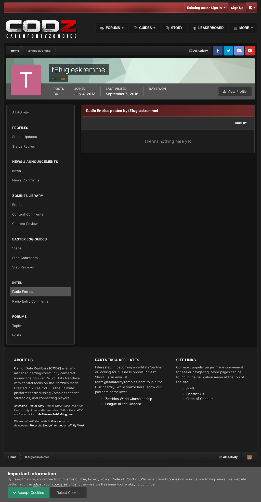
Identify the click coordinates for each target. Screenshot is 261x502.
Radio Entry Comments (30, 301)
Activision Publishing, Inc (55, 414)
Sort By (241, 122)
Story (176, 28)
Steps (16, 248)
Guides (145, 28)
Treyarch (35, 425)
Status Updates (24, 137)
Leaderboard (210, 28)
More (244, 28)
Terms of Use (75, 479)
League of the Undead (123, 404)
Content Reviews (26, 224)
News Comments (26, 180)
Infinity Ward (76, 425)
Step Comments (25, 258)
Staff (190, 389)
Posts (16, 335)
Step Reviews (23, 267)
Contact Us (195, 394)
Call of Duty (36, 406)
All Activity (20, 112)
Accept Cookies (30, 492)
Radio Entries (22, 292)
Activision (20, 406)
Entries (17, 205)
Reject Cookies (68, 492)
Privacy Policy (99, 479)
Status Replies (23, 146)
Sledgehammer (52, 425)
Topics (17, 326)
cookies (173, 479)
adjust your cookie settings (54, 484)
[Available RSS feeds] (249, 457)
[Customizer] (251, 8)
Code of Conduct (200, 399)
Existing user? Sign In (205, 8)
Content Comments (27, 214)
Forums (112, 28)
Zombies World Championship (128, 399)
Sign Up (237, 8)
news (16, 171)
